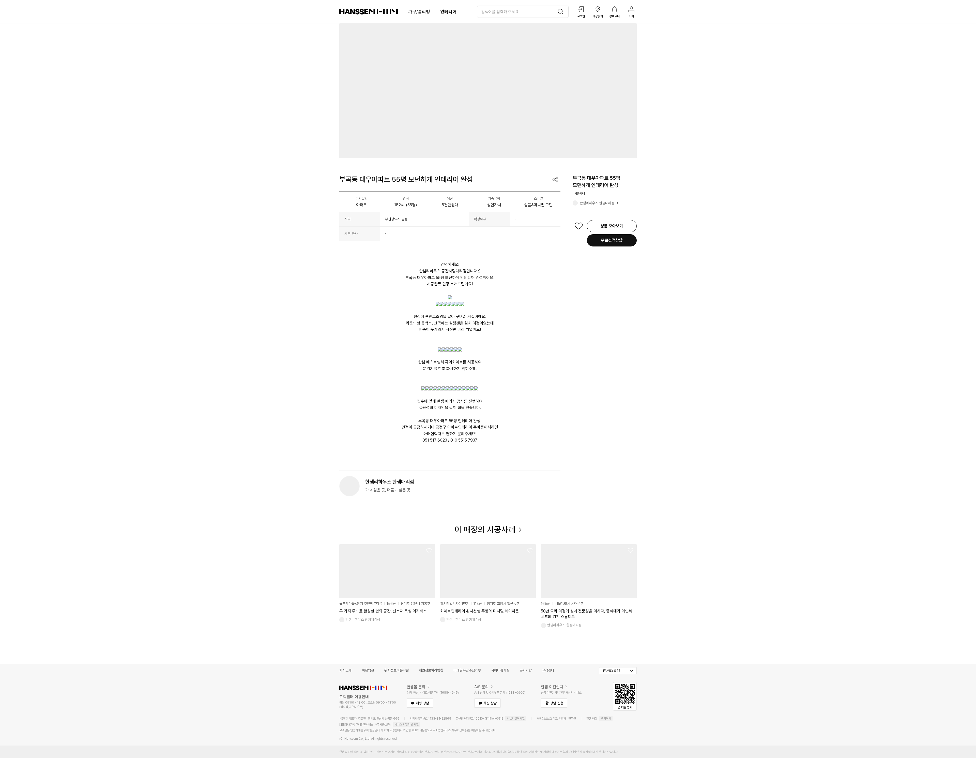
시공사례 (579, 193)
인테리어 (448, 11)
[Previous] (346, 91)
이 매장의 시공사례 (484, 529)
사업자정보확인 (516, 718)
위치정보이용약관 (396, 670)
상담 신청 (556, 703)
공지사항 (526, 670)
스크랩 (579, 226)
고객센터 (548, 670)
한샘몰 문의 (416, 686)
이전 (346, 580)
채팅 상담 (422, 703)
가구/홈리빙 (419, 11)
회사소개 (345, 670)
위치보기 (606, 718)
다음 (629, 580)
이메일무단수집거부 (467, 670)
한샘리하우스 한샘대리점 (597, 203)
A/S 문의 (481, 686)
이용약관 (368, 670)
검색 (562, 12)
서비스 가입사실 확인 (406, 724)
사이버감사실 (500, 670)
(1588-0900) (515, 692)
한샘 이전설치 (552, 686)
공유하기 (555, 179)
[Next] (629, 91)
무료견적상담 (611, 240)
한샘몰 (368, 12)
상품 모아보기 (612, 226)
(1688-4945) (449, 692)
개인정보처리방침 (431, 670)
